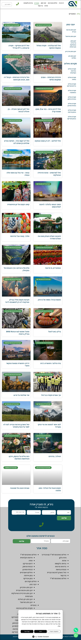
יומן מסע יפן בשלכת (72, 57)
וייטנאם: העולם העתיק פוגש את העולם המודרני (49, 237)
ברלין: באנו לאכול (54, 331)
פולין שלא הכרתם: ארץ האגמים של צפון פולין (16, 269)
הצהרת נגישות (61, 569)
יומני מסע (43, 3)
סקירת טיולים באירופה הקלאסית (72, 71)
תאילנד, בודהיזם (55, 456)
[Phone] (76, 630)
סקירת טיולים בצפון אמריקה (71, 118)
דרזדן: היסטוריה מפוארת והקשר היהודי (17, 364)
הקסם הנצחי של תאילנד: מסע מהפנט (50, 489)
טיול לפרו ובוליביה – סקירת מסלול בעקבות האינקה (48, 46)
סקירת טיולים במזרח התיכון (72, 105)
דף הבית (61, 3)
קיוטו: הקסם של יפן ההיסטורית (18, 204)
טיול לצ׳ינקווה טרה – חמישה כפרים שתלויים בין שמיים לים (16, 142)
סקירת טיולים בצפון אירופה (72, 111)
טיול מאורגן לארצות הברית (56, 572)
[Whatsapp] (76, 635)
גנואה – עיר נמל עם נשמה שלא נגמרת (18, 173)
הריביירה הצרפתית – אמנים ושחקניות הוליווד (51, 78)
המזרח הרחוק (28, 566)
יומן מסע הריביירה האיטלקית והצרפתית (73, 44)
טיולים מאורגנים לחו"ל (58, 578)
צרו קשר (40, 6)
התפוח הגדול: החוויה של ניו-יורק (49, 299)
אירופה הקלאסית (26, 557)
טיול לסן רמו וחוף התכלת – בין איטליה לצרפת (18, 110)
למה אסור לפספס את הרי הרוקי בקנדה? (49, 425)
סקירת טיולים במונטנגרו (72, 91)
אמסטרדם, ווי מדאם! (53, 268)
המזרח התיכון (28, 569)
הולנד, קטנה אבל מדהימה (19, 236)
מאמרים (36, 3)
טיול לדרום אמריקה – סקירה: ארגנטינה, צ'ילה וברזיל (18, 46)
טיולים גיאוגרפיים (26, 572)
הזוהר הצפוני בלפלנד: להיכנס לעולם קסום (50, 205)
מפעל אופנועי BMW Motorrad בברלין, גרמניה (17, 332)
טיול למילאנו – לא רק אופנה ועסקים (48, 141)
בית (78, 13)
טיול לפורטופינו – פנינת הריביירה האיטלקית (49, 173)
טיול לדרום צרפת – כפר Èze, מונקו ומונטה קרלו (48, 110)
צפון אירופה (28, 575)
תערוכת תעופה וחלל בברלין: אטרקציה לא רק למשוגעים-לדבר (17, 300)
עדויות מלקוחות (28, 3)
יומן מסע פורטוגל (70, 36)
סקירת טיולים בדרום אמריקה (71, 85)
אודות (46, 6)
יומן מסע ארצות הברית (71, 31)
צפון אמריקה (28, 578)
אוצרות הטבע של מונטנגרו (19, 488)
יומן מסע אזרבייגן (70, 51)
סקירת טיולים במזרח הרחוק (72, 98)
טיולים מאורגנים (52, 3)
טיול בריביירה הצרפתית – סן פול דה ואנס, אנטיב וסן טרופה (16, 78)
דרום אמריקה (28, 563)
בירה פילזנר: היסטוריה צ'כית (50, 363)
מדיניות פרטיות (60, 566)
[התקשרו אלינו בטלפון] (17, 4)
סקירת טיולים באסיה (72, 78)
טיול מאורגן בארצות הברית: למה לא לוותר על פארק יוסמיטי (16, 425)
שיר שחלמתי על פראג (21, 395)
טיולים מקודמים (31, 581)
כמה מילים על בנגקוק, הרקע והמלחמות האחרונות (19, 457)
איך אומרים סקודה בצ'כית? (51, 395)
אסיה (31, 560)
